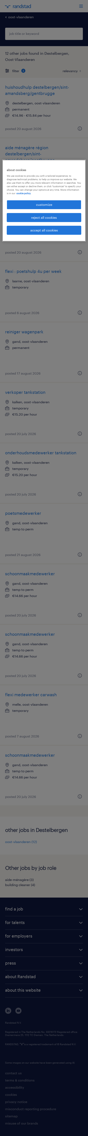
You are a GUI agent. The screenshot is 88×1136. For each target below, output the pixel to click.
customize (44, 204)
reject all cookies (44, 217)
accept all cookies (44, 230)
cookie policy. (23, 193)
